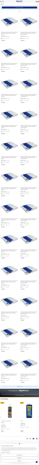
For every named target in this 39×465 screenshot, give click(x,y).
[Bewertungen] (2, 422)
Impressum (3, 452)
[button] (36, 1)
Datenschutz (8, 452)
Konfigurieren (19, 457)
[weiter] (22, 386)
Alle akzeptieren (19, 455)
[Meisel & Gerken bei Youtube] (33, 439)
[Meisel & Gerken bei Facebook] (27, 439)
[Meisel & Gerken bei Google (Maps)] (36, 439)
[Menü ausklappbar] (0, 1)
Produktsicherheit (23, 423)
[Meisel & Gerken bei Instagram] (30, 439)
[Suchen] (2, 1)
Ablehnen (19, 460)
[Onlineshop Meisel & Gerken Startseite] (19, 1)
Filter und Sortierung (20, 7)
